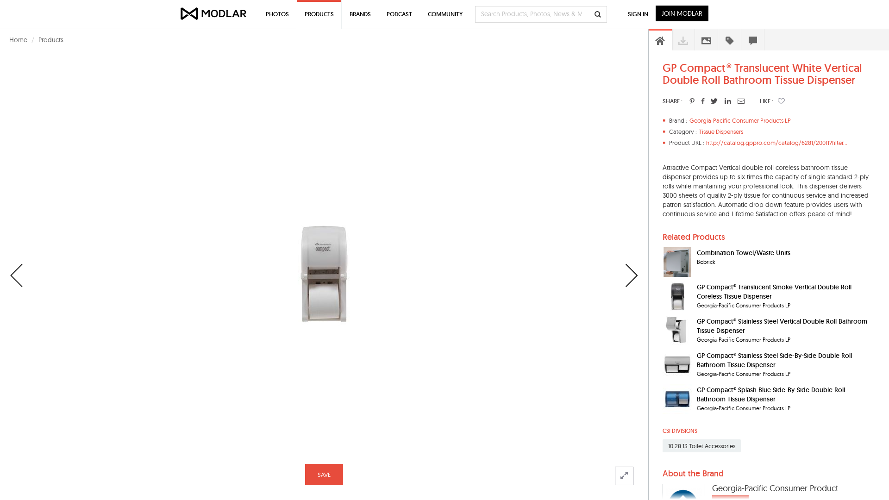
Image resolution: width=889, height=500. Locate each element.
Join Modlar (682, 13)
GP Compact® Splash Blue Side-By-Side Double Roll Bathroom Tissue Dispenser (771, 394)
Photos (277, 14)
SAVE (324, 474)
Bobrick (706, 261)
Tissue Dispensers (721, 131)
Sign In (638, 14)
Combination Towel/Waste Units (743, 253)
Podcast (399, 14)
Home (18, 40)
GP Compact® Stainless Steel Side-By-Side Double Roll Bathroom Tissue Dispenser (774, 360)
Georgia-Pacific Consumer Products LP (740, 120)
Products (50, 40)
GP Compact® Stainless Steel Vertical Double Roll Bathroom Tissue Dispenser (782, 326)
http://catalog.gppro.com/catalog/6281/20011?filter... (776, 142)
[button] (781, 101)
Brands (360, 14)
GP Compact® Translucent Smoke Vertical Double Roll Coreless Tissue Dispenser (774, 291)
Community (445, 14)
